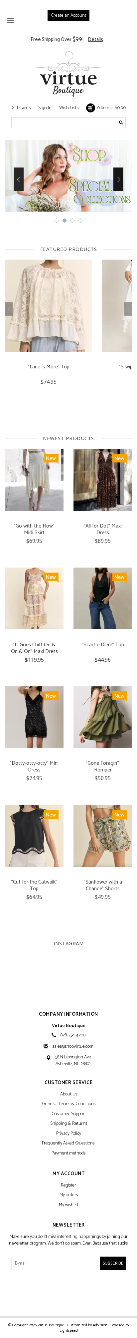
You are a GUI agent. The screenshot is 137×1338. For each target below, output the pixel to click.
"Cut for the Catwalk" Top (34, 885)
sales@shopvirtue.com (73, 1046)
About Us (68, 1094)
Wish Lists (68, 108)
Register (68, 1185)
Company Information (68, 1014)
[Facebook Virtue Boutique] (57, 1292)
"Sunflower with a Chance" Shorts (103, 885)
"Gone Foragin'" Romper (103, 766)
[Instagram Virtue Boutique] (80, 1292)
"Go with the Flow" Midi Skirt (34, 529)
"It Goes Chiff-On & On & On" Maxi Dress (34, 648)
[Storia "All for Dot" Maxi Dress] (102, 479)
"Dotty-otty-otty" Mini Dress (34, 766)
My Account (68, 1174)
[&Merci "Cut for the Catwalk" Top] (34, 836)
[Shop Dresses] (68, 176)
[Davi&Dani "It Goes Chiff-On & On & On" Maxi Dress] (34, 598)
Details (95, 39)
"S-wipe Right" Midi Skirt (48, 367)
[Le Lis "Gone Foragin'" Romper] (102, 717)
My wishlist (68, 1205)
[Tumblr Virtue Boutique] (68, 1292)
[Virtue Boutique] (68, 74)
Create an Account (68, 15)
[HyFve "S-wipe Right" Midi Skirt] (48, 306)
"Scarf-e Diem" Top (103, 645)
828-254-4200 (73, 1035)
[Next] (118, 179)
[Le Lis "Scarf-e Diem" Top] (102, 598)
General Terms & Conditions (68, 1104)
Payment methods (68, 1153)
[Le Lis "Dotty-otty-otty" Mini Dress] (34, 717)
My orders (69, 1195)
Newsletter (69, 1225)
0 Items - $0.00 (110, 108)
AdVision (100, 1325)
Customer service (68, 1083)
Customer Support (69, 1114)
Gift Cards (21, 108)
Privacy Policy (68, 1133)
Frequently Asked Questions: (68, 1143)
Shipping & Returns (68, 1123)
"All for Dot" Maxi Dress (103, 529)
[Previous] (19, 179)
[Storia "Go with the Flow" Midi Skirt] (34, 479)
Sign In (45, 108)
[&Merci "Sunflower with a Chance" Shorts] (102, 836)
